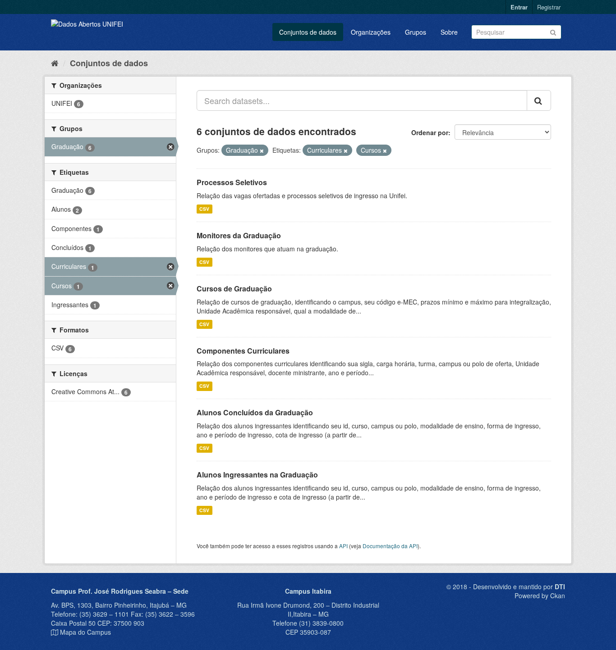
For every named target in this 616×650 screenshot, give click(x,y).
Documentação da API (390, 546)
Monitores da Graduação (239, 235)
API (343, 546)
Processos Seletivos (232, 182)
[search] (539, 100)
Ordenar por (429, 132)
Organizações (371, 31)
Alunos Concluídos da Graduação (255, 412)
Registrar (549, 7)
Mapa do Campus (85, 631)
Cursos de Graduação (234, 288)
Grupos (415, 31)
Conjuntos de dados (307, 31)
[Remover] (262, 150)
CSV (204, 208)
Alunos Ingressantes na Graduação (257, 474)
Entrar (519, 7)
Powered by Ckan (540, 595)
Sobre (449, 31)
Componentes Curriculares (243, 350)
